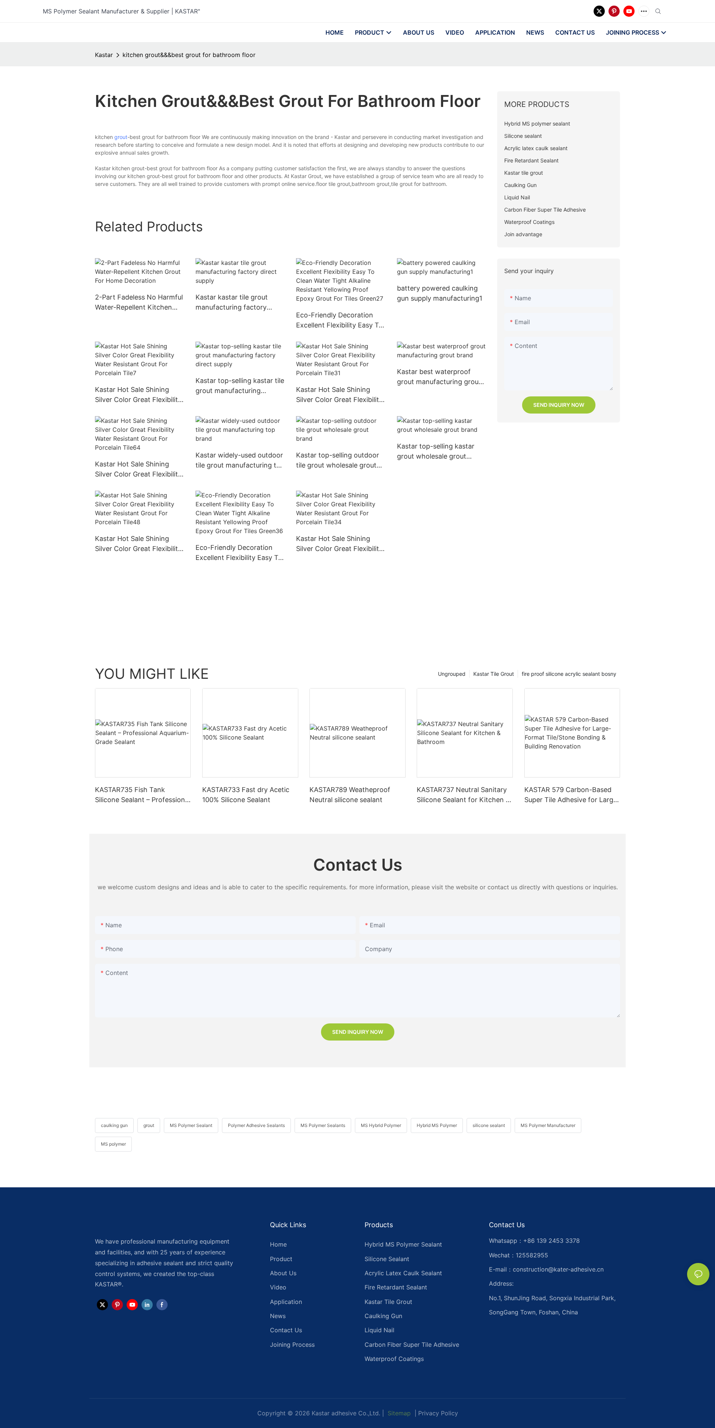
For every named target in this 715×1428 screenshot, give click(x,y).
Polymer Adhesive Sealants (256, 1125)
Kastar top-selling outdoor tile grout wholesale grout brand (337, 460)
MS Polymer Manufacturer (548, 1125)
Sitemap (398, 1413)
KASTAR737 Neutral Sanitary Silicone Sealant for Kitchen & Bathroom (463, 795)
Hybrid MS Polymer (437, 1125)
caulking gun (114, 1125)
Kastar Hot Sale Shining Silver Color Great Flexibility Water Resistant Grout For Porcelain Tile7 (138, 395)
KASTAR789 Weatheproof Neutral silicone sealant (349, 795)
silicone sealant (489, 1125)
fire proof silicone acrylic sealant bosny (569, 674)
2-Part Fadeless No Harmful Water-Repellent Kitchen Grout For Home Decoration (139, 302)
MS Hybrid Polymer (381, 1125)
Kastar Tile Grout (493, 674)
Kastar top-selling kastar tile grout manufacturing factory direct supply (240, 386)
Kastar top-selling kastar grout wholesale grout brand (435, 451)
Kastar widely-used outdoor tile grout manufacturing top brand (240, 460)
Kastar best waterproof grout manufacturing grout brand (439, 377)
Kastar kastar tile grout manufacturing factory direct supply (232, 302)
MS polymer (113, 1144)
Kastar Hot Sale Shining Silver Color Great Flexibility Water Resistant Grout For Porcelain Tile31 (339, 395)
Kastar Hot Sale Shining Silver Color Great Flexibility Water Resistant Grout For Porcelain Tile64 (138, 469)
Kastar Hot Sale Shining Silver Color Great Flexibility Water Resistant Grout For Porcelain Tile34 (339, 544)
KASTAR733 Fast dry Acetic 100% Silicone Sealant (245, 795)
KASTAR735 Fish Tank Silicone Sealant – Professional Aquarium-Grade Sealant (142, 795)
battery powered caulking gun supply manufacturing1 (439, 293)
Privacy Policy (438, 1413)
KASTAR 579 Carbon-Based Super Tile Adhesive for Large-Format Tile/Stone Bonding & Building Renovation (572, 795)
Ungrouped (451, 674)
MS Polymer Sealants (323, 1125)
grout (120, 137)
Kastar (104, 54)
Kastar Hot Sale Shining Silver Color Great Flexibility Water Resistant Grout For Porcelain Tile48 (138, 544)
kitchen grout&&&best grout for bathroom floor (189, 54)
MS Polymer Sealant (191, 1125)
